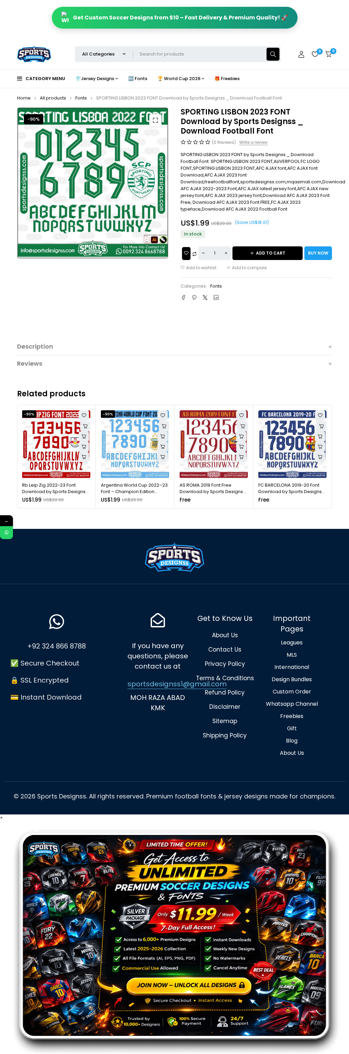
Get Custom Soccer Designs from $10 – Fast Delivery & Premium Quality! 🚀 (180, 17)
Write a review (253, 142)
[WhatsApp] (6, 532)
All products (53, 98)
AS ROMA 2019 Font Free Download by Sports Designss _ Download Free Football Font (213, 492)
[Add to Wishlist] (186, 253)
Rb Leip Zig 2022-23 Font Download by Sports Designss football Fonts (55, 492)
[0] (328, 54)
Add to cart (270, 253)
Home (24, 98)
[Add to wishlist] (198, 268)
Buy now (318, 253)
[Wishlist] (315, 54)
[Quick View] (84, 436)
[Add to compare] (247, 268)
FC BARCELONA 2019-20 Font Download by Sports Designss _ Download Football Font (291, 492)
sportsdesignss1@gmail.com (177, 684)
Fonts (81, 98)
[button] (155, 120)
